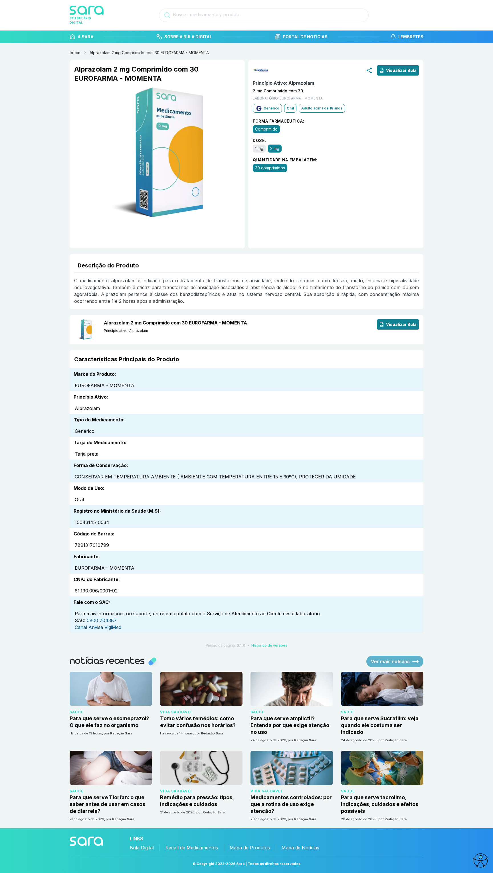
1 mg (259, 148)
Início (75, 52)
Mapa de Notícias (300, 847)
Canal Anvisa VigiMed (98, 627)
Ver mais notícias (390, 661)
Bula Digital (142, 847)
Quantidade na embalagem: (285, 159)
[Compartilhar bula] (369, 70)
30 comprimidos (270, 167)
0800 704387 (102, 620)
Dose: (259, 140)
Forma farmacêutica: (278, 121)
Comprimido (266, 129)
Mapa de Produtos (250, 847)
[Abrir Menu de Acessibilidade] (480, 860)
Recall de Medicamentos (191, 847)
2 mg (274, 148)
